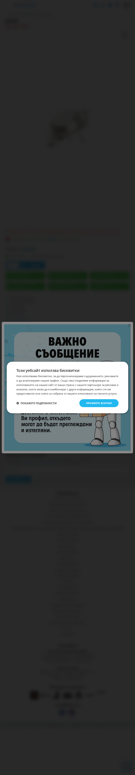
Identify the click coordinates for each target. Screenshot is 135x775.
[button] (36, 403)
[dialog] (67, 387)
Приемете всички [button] (99, 403)
